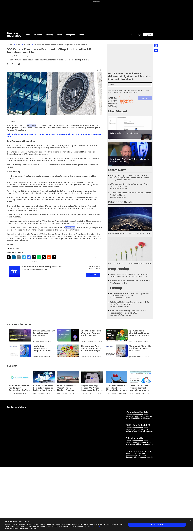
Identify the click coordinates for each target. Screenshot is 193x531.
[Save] (54, 258)
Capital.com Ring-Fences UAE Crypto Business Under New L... (92, 387)
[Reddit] (49, 257)
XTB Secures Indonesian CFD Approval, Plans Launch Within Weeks (129, 185)
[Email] (19, 257)
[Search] (132, 34)
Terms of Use (135, 90)
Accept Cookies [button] (157, 524)
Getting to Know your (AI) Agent (124, 133)
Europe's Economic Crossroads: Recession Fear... (129, 233)
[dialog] (96, 524)
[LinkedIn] (14, 257)
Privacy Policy (112, 103)
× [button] (190, 520)
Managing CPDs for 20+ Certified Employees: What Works (140, 348)
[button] (64, 528)
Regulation (27, 45)
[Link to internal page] (14, 271)
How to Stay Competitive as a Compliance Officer (42, 348)
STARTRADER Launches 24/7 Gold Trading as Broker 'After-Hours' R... (44, 387)
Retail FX (19, 45)
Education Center (121, 202)
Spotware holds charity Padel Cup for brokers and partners (139, 333)
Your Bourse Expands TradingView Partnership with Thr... (19, 387)
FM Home (10, 45)
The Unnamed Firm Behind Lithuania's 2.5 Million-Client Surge (91, 348)
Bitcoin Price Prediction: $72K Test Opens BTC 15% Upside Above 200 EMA (130, 294)
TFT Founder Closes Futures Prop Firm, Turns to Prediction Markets (130, 194)
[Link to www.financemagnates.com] (130, 128)
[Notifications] (139, 34)
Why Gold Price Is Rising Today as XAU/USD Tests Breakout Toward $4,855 (128, 312)
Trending (115, 288)
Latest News (117, 170)
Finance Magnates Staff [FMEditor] (36, 56)
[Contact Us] (156, 50)
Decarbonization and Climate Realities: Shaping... (130, 263)
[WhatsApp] (39, 257)
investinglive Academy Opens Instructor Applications (44, 333)
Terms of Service (112, 106)
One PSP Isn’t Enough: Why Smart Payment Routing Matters (91, 333)
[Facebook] (29, 257)
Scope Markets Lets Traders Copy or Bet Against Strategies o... (140, 387)
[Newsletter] (156, 45)
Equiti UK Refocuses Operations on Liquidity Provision (66, 387)
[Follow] (44, 258)
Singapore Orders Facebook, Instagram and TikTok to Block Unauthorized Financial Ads (129, 275)
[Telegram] (24, 257)
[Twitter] (9, 257)
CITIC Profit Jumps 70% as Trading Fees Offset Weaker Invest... (116, 387)
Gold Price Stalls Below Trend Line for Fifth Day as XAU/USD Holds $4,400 (130, 303)
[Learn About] (34, 258)
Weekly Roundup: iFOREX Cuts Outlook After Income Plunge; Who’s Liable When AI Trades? (130, 176)
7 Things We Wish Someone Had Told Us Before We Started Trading (130, 282)
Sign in (148, 34)
